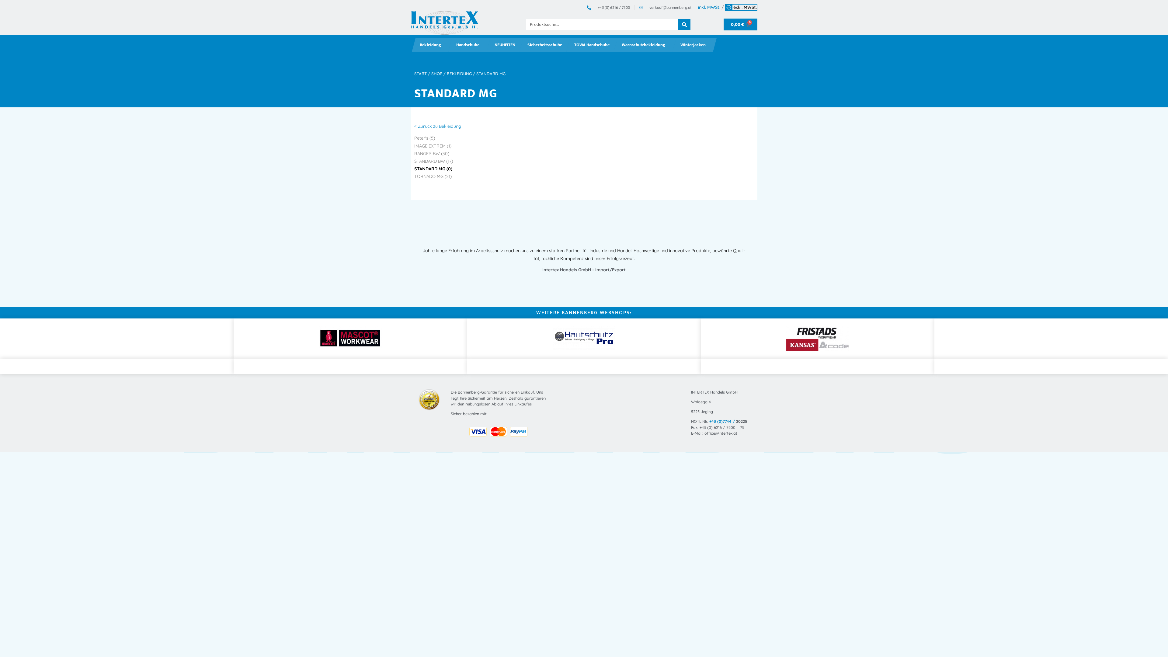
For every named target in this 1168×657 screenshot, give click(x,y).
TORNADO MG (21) (433, 176)
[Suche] (684, 24)
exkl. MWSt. (745, 7)
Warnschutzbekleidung (643, 45)
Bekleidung (430, 45)
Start (420, 73)
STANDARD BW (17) (433, 161)
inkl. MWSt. (709, 7)
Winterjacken (693, 45)
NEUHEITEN (505, 45)
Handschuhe (467, 45)
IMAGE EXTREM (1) (432, 146)
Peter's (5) (424, 138)
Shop (436, 73)
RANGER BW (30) (431, 153)
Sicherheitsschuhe (544, 45)
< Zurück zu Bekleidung (437, 126)
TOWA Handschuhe (592, 45)
